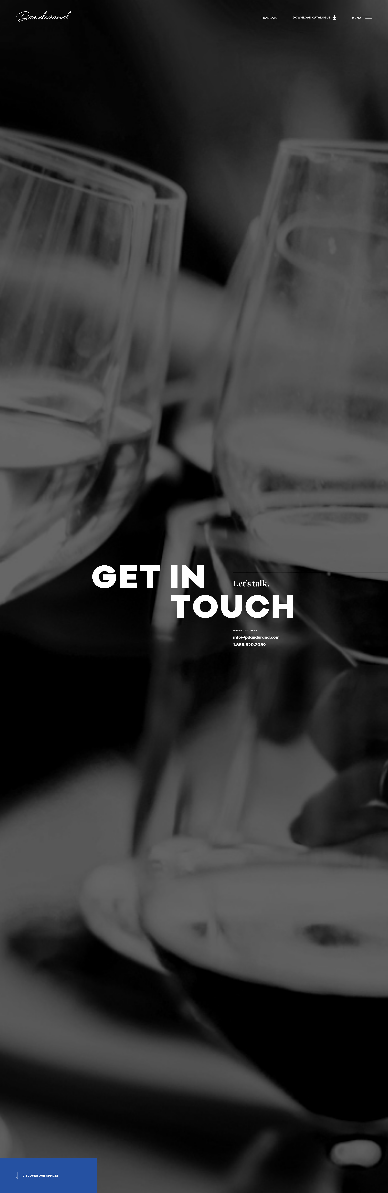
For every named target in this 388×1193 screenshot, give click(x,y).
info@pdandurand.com (256, 637)
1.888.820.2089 (249, 644)
